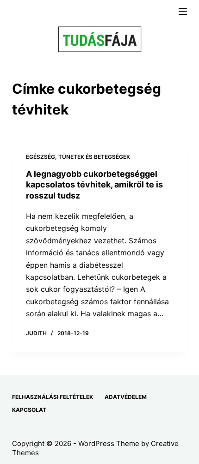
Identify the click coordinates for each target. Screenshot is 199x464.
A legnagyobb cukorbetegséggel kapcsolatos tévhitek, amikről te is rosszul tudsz (94, 184)
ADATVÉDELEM (126, 396)
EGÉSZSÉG (40, 156)
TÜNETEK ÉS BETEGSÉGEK (94, 156)
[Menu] (183, 11)
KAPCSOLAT (29, 409)
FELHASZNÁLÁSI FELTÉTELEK (52, 396)
